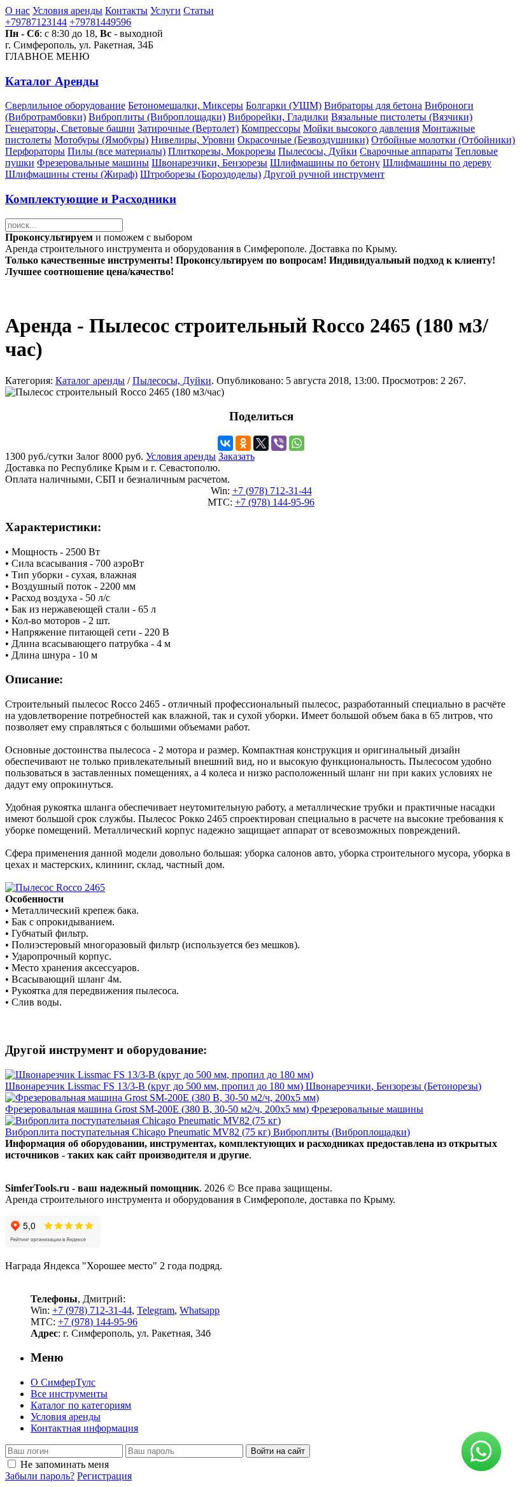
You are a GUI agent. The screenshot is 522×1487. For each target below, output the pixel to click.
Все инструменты (69, 1393)
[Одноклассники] (243, 443)
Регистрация (104, 1475)
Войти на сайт (278, 1451)
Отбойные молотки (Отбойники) (443, 139)
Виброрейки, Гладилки (278, 116)
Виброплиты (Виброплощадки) (156, 116)
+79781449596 (100, 22)
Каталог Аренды (52, 81)
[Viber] (278, 443)
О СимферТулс (63, 1382)
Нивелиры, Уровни (193, 139)
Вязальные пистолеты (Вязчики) (401, 116)
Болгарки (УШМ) (283, 105)
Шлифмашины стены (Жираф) (71, 174)
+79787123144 (36, 22)
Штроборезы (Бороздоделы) (200, 174)
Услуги (165, 10)
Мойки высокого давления (361, 128)
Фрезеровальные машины (93, 162)
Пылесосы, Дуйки (317, 151)
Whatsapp (200, 1310)
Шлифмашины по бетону (325, 162)
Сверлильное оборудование (65, 105)
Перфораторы (35, 151)
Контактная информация (84, 1428)
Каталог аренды (90, 380)
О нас (17, 10)
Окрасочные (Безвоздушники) (303, 139)
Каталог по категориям (81, 1405)
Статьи (198, 10)
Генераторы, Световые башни (70, 128)
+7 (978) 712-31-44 (272, 490)
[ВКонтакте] (225, 443)
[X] (261, 443)
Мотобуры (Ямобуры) (101, 139)
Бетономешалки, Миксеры (185, 105)
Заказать (236, 456)
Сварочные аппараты (406, 151)
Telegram (155, 1310)
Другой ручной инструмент (324, 174)
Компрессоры (270, 128)
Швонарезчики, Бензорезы (209, 162)
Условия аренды (67, 10)
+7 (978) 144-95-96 (274, 502)
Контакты (126, 10)
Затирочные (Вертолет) (188, 128)
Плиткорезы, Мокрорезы (222, 151)
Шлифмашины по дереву (437, 162)
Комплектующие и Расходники (90, 199)
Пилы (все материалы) (116, 151)
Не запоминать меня (64, 1464)
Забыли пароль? (39, 1475)
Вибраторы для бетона (373, 105)
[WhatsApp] (296, 443)
